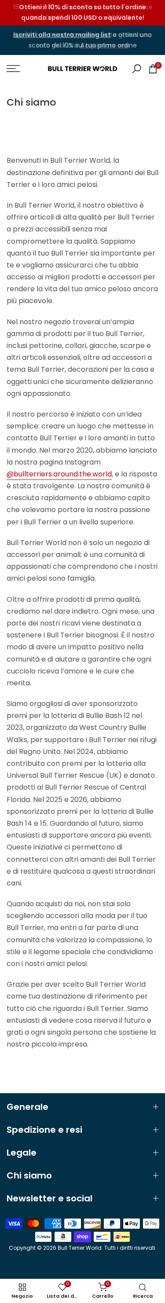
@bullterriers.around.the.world (59, 474)
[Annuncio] (82, 12)
